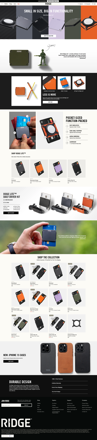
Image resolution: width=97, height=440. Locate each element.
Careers (54, 405)
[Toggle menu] (2, 4)
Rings (38, 405)
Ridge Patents (55, 407)
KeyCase (39, 409)
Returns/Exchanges (71, 407)
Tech (38, 407)
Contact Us (84, 411)
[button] (80, 3)
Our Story (54, 403)
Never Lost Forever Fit (72, 409)
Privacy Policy (85, 403)
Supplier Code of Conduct (58, 409)
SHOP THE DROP (11, 213)
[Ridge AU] (48, 4)
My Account (69, 403)
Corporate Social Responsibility (56, 412)
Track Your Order (70, 405)
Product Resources (86, 409)
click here (8, 433)
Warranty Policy (85, 405)
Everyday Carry (40, 411)
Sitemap (69, 411)
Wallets (38, 403)
